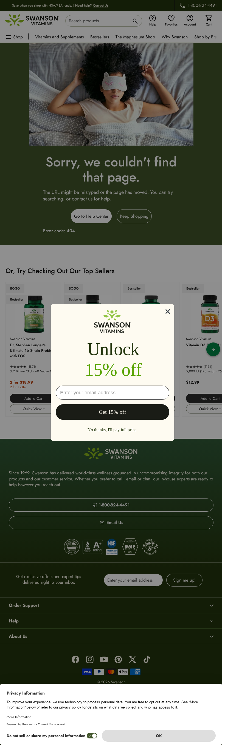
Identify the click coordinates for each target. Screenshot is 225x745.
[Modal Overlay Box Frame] (112, 372)
